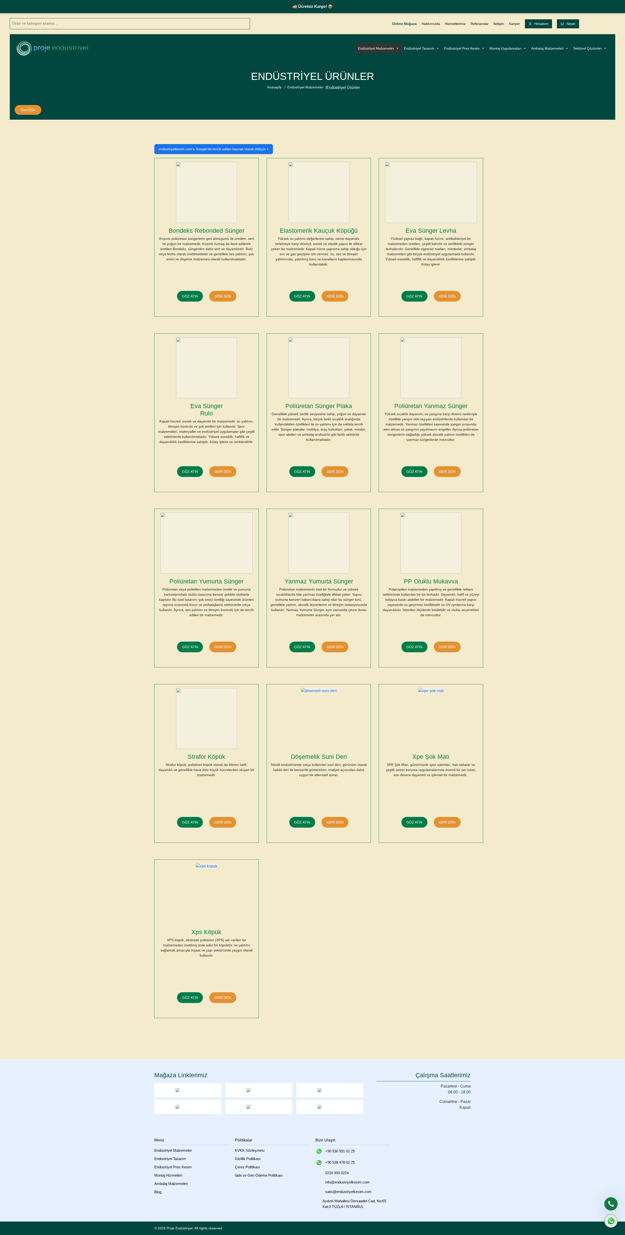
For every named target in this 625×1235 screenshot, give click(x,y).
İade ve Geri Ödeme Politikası (259, 1175)
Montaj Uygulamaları (505, 48)
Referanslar (479, 24)
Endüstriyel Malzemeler (376, 48)
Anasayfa (274, 87)
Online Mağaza (404, 24)
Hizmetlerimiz (455, 24)
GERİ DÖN (222, 296)
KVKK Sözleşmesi (249, 1150)
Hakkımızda (431, 24)
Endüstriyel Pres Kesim (462, 48)
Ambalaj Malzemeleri (547, 48)
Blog (157, 1192)
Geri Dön (28, 110)
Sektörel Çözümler (587, 48)
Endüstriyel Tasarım (419, 48)
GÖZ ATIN (190, 296)
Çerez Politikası (247, 1167)
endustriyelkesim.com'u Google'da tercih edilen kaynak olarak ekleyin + (214, 149)
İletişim (498, 24)
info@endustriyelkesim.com (347, 1182)
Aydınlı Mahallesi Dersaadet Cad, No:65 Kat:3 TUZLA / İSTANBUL (354, 1204)
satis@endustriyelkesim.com (348, 1192)
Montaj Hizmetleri (168, 1175)
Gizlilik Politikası (248, 1159)
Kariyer (514, 24)
